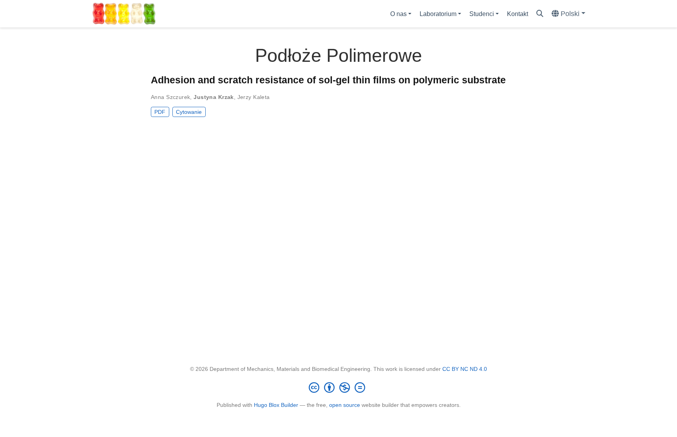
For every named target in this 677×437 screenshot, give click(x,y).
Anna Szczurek (170, 97)
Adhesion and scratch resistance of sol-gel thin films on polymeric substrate (328, 79)
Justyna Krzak (214, 97)
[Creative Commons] (338, 387)
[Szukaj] (539, 13)
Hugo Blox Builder (276, 405)
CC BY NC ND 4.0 (464, 369)
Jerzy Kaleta (253, 97)
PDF (159, 112)
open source (344, 405)
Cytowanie (189, 112)
